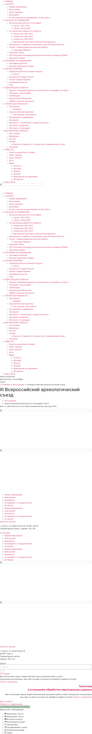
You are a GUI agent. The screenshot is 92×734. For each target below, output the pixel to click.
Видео (11, 163)
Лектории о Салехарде (19, 128)
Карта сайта (9, 182)
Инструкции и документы (24, 114)
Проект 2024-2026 (21, 28)
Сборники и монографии (20, 93)
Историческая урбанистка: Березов (25, 31)
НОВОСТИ (8, 149)
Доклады (17, 168)
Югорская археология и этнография (25, 23)
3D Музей (13, 147)
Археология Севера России (21, 77)
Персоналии (14, 9)
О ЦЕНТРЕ (9, 4)
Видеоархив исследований (25, 176)
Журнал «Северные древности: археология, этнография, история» (39, 90)
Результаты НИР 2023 (23, 36)
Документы (14, 15)
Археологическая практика (21, 112)
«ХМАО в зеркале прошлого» (22, 101)
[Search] (2, 671)
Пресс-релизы (15, 158)
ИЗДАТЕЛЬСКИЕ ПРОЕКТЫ (16, 87)
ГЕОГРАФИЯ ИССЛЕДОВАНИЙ (17, 61)
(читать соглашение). (82, 697)
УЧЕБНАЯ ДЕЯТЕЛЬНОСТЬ (16, 104)
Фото (11, 160)
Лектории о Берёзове (18, 125)
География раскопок (18, 63)
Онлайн (12, 141)
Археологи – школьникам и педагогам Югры (29, 123)
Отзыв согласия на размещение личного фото (29, 17)
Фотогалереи (19, 384)
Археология (14, 106)
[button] (15, 707)
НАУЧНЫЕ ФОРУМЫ (13, 69)
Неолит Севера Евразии (20, 79)
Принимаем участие (18, 82)
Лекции (16, 171)
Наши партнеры (16, 12)
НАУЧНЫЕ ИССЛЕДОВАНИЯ (16, 20)
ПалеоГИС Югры (16, 52)
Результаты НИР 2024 (23, 39)
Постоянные (14, 133)
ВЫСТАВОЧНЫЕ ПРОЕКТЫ (16, 131)
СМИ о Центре (15, 155)
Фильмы (17, 174)
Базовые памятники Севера (21, 66)
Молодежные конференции (21, 117)
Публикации (14, 96)
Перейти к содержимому (11, 704)
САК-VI (16, 74)
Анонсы (12, 139)
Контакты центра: (8, 521)
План (11, 85)
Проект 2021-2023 (21, 25)
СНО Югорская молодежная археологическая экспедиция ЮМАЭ (38, 55)
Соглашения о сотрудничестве (18, 503)
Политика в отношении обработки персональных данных (60, 688)
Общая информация (18, 7)
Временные (14, 136)
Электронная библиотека (20, 98)
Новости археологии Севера (22, 152)
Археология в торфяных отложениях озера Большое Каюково (36, 44)
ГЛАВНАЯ (8, 1)
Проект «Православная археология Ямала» (28, 47)
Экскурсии (14, 120)
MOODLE (17, 109)
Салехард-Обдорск (22, 50)
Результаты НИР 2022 (23, 34)
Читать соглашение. (9, 682)
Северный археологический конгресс (26, 71)
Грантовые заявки (17, 58)
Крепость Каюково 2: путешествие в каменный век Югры (39, 144)
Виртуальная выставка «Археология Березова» (34, 42)
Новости (17, 166)
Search (3, 663)
